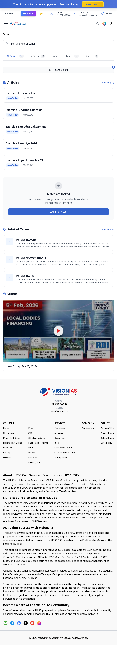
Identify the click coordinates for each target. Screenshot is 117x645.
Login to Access (59, 211)
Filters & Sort (83, 69)
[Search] (97, 23)
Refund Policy (107, 437)
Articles (37, 56)
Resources (59, 428)
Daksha (7, 457)
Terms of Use (107, 428)
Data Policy (106, 442)
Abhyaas (58, 433)
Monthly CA (34, 462)
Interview (7, 447)
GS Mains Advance (37, 437)
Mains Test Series (12, 437)
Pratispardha (60, 457)
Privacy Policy (107, 433)
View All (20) (107, 229)
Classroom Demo (63, 447)
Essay (31, 428)
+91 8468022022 (58, 403)
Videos (91, 56)
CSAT (31, 433)
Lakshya (7, 452)
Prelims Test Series (12, 442)
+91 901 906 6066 (63, 15)
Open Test (59, 437)
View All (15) (107, 82)
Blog (56, 442)
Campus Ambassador (65, 452)
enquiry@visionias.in (58, 411)
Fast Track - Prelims (38, 442)
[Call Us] (51, 13)
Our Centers (88, 428)
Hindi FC (32, 447)
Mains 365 (33, 457)
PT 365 (31, 452)
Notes (55, 56)
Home (6, 428)
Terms (72, 56)
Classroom (8, 433)
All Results (15, 56)
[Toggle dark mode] (41, 13)
